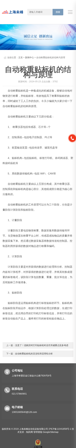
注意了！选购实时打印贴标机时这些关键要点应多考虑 (41, 345)
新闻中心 (29, 57)
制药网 (29, 432)
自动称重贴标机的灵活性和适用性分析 (34, 353)
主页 (20, 57)
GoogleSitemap (50, 432)
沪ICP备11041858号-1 (60, 429)
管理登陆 (37, 432)
